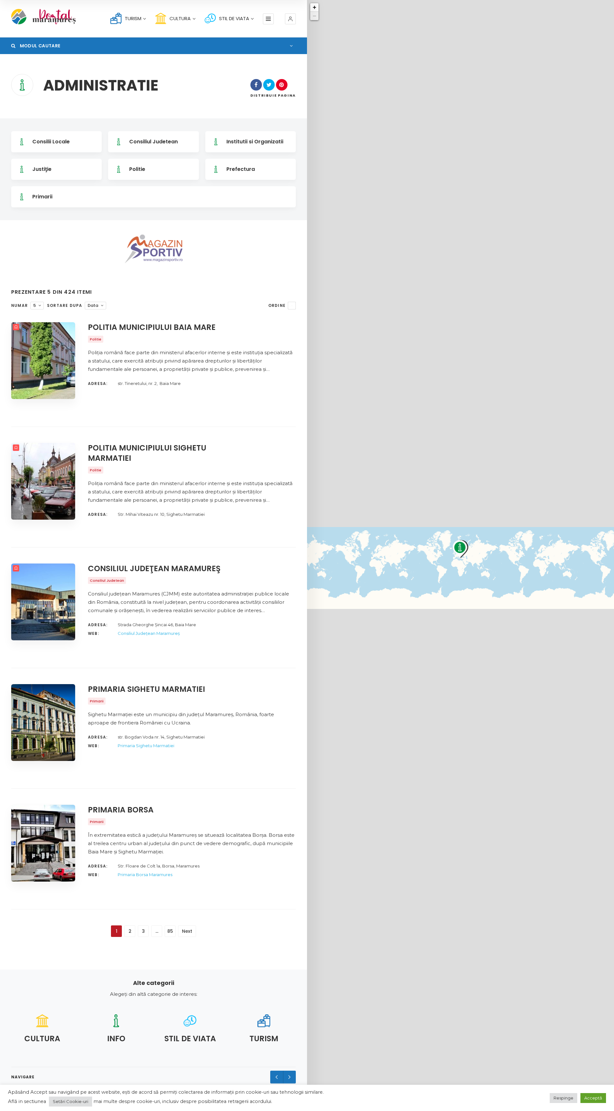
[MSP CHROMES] (154, 249)
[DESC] (292, 305)
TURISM (133, 18)
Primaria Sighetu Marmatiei (146, 745)
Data (93, 305)
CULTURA (180, 18)
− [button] (314, 15)
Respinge (563, 1097)
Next (187, 931)
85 (170, 931)
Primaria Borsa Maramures (145, 874)
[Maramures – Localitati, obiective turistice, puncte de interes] (34, 16)
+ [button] (314, 7)
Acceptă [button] (593, 1097)
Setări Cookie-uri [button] (70, 1101)
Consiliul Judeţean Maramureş (149, 633)
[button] (290, 18)
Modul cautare (39, 46)
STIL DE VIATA (234, 18)
